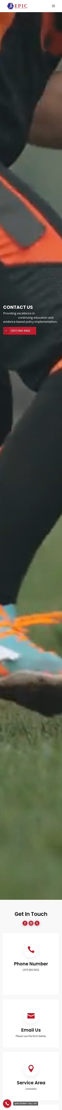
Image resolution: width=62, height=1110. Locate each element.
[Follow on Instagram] (31, 923)
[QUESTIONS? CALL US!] (7, 1103)
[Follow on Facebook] (25, 923)
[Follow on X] (37, 923)
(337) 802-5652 (20, 330)
